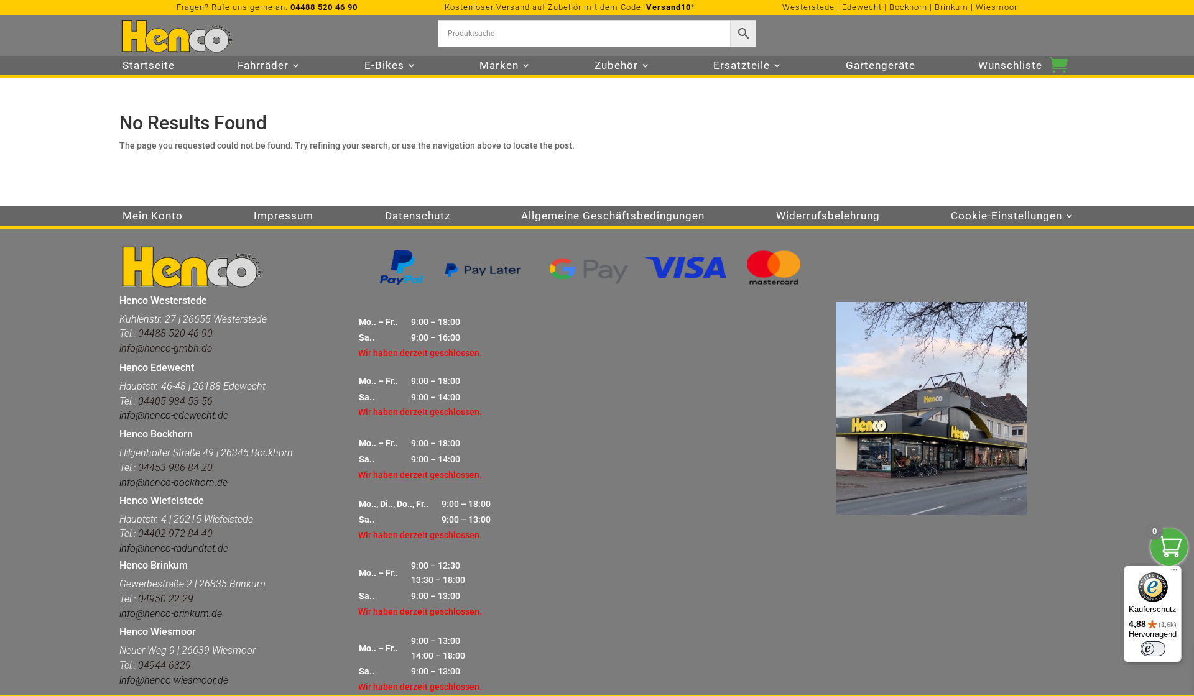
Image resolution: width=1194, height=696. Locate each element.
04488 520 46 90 (324, 7)
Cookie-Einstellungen (1006, 216)
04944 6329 (164, 665)
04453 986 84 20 (174, 468)
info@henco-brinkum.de (170, 614)
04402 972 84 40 (175, 533)
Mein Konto (153, 216)
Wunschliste (1010, 66)
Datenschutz (417, 216)
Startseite (149, 66)
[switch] (1153, 648)
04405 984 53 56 (175, 401)
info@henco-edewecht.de (173, 415)
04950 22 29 (165, 599)
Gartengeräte (880, 66)
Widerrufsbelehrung (828, 216)
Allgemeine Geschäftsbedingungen (613, 216)
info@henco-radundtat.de (173, 548)
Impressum (283, 216)
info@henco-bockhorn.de (173, 482)
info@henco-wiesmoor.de (173, 680)
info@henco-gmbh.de (165, 348)
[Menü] (1174, 573)
